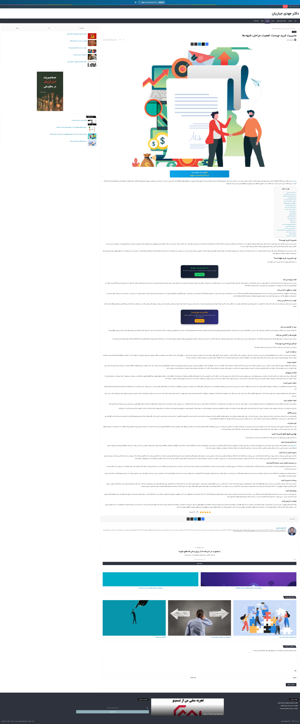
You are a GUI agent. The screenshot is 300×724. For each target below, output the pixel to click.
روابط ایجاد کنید (292, 234)
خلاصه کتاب (256, 21)
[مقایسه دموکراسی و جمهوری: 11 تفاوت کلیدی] (92, 64)
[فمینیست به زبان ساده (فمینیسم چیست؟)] (92, 50)
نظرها (17, 28)
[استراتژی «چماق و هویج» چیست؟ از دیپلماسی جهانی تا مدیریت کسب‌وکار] (92, 129)
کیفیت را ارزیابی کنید (291, 236)
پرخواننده (81, 28)
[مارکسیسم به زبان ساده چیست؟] (92, 57)
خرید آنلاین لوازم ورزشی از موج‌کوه (199, 175)
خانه (295, 21)
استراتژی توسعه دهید (291, 226)
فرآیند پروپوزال (292, 215)
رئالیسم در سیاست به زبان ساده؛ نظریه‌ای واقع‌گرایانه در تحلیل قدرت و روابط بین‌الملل (68, 134)
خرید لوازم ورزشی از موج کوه (289, 196)
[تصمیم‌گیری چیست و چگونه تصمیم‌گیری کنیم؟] (199, 618)
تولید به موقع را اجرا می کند (290, 200)
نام (295, 671)
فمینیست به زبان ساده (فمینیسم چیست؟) (78, 48)
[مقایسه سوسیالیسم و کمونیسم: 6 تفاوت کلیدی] (92, 36)
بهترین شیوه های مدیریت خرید (289, 224)
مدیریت (267, 21)
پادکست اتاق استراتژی (281, 21)
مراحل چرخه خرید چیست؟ (290, 209)
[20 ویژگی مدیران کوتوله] (134, 618)
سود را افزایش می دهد (291, 205)
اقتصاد (262, 21)
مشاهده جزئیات (199, 321)
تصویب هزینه (293, 213)
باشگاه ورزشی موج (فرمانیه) (290, 203)
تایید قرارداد (293, 222)
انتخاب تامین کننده (291, 217)
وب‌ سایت (193, 677)
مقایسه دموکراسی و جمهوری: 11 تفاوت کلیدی (77, 62)
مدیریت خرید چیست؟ (291, 192)
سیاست (272, 21)
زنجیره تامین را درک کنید (290, 228)
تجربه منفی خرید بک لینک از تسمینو (213, 714)
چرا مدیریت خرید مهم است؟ (290, 194)
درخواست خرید (292, 211)
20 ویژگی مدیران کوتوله (160, 637)
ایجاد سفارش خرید (292, 219)
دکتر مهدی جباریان (290, 40)
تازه (49, 28)
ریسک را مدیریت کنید (291, 232)
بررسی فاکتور (293, 220)
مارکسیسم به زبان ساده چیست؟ (80, 55)
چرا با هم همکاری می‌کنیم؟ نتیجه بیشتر (288, 637)
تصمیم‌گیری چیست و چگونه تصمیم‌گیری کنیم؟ (221, 637)
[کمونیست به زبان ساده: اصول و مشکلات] (92, 43)
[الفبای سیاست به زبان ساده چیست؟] (92, 122)
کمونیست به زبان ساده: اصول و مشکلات (78, 41)
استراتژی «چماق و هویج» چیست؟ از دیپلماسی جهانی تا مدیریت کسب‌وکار (72, 127)
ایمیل (294, 677)
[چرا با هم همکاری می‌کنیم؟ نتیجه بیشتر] (264, 618)
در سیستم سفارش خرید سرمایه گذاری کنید (286, 230)
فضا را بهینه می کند (291, 198)
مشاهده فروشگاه (199, 274)
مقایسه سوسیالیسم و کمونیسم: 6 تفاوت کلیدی (77, 34)
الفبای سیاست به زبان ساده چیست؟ (79, 120)
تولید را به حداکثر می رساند (290, 202)
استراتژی (290, 21)
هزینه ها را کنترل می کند (290, 207)
